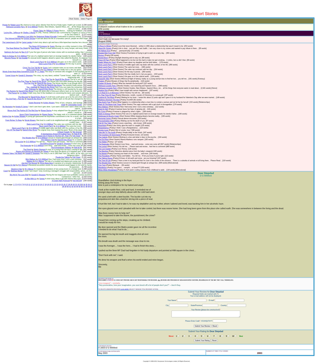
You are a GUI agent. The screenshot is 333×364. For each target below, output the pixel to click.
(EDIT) (104, 19)
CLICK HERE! (124, 289)
